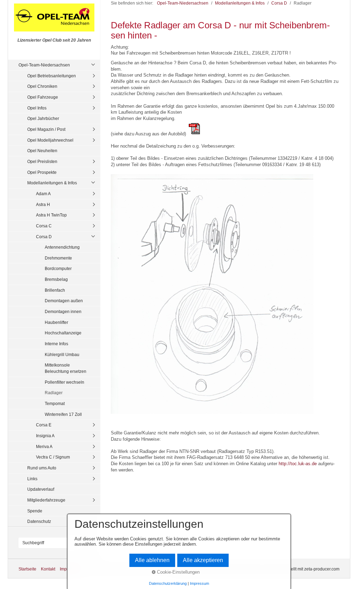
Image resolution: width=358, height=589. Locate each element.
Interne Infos (56, 343)
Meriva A (44, 446)
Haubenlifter (56, 322)
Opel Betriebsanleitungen (51, 75)
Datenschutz (39, 521)
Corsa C (44, 225)
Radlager (54, 392)
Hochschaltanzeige (63, 333)
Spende (34, 511)
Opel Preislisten (42, 161)
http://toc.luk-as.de (298, 463)
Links (32, 478)
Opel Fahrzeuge (42, 97)
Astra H (43, 204)
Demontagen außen (64, 300)
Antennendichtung (62, 247)
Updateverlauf (40, 489)
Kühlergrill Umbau (62, 354)
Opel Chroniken (42, 86)
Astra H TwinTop (51, 215)
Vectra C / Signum (53, 457)
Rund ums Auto (41, 468)
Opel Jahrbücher (43, 118)
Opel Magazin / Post (46, 129)
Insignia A (45, 435)
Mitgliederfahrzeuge (46, 500)
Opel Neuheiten (42, 150)
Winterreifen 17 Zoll (63, 414)
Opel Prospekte (42, 172)
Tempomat (55, 403)
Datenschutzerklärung (168, 583)
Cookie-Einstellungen (178, 572)
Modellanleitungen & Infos (52, 182)
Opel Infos (36, 108)
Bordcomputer (58, 268)
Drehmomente (58, 258)
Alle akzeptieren (203, 560)
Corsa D (44, 236)
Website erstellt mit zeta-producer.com (303, 569)
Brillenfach (55, 290)
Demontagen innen (63, 311)
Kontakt (48, 569)
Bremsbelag (56, 279)
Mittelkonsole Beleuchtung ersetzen (65, 368)
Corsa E (43, 425)
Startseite (27, 569)
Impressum (199, 583)
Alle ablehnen (152, 560)
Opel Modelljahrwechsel (50, 140)
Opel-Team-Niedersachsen (44, 65)
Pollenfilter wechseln (64, 382)
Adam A (43, 193)
